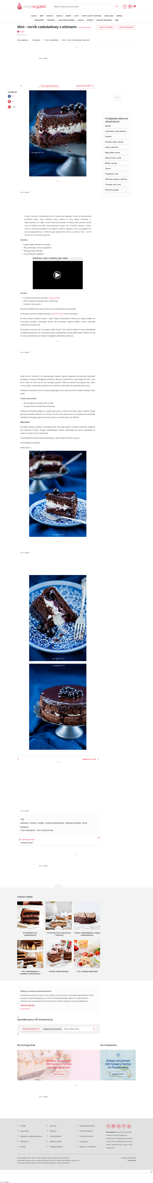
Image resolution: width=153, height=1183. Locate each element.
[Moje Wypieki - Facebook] (125, 6)
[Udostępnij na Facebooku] (10, 96)
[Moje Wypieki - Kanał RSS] (129, 1126)
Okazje (80, 20)
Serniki (119, 16)
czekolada (24, 823)
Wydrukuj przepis (28, 839)
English (22, 32)
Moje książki (24, 1131)
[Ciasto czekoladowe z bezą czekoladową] (87, 915)
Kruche (50, 16)
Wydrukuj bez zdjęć (27, 842)
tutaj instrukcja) (56, 314)
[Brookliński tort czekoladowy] (30, 915)
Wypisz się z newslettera (88, 1147)
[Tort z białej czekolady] (87, 954)
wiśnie (84, 823)
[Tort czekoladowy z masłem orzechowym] (30, 954)
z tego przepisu (54, 298)
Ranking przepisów (56, 1147)
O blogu (23, 1126)
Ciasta (34, 16)
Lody (76, 16)
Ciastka (59, 16)
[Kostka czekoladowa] (59, 954)
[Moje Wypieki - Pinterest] (124, 1126)
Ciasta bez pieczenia (66, 20)
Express (90, 20)
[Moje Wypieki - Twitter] (119, 1126)
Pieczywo (51, 20)
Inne (116, 20)
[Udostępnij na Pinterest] (10, 101)
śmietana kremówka (73, 823)
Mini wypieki (39, 20)
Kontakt (23, 1147)
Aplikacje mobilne (56, 1141)
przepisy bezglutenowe (54, 823)
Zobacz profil (59, 1074)
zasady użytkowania (63, 1163)
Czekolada (108, 16)
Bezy (41, 16)
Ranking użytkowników (87, 1126)
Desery (68, 16)
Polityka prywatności (49, 1163)
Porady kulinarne (55, 1136)
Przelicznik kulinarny (86, 1131)
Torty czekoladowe (51, 40)
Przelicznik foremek (86, 1136)
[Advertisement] (76, 52)
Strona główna (22, 40)
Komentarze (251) (83, 86)
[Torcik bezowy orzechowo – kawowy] (59, 915)
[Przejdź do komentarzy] (10, 106)
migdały (41, 823)
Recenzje (53, 1126)
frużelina (32, 823)
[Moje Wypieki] (31, 6)
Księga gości (84, 1141)
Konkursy (53, 1131)
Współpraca (24, 1141)
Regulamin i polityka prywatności (31, 1136)
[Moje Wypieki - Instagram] (130, 6)
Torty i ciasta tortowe (91, 16)
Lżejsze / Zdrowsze (104, 20)
